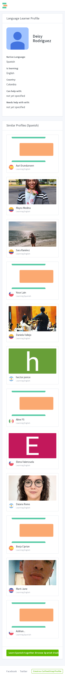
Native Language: (15, 56)
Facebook (11, 671)
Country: (11, 79)
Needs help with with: (18, 102)
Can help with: (14, 91)
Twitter (23, 671)
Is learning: (12, 68)
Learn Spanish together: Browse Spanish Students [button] (34, 652)
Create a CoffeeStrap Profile (47, 671)
